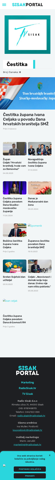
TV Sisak (27, 394)
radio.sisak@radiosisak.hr (31, 415)
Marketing (27, 382)
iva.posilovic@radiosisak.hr (27, 430)
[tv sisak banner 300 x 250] (27, 34)
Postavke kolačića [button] (30, 469)
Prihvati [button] (30, 476)
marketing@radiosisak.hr (27, 444)
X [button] (49, 455)
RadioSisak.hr (27, 388)
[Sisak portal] (27, 4)
